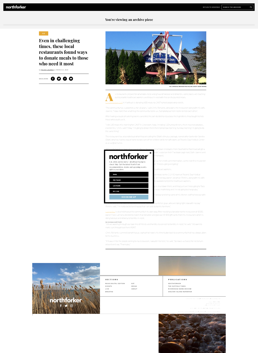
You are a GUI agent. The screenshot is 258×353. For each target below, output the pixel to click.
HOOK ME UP (129, 197)
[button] (128, 166)
